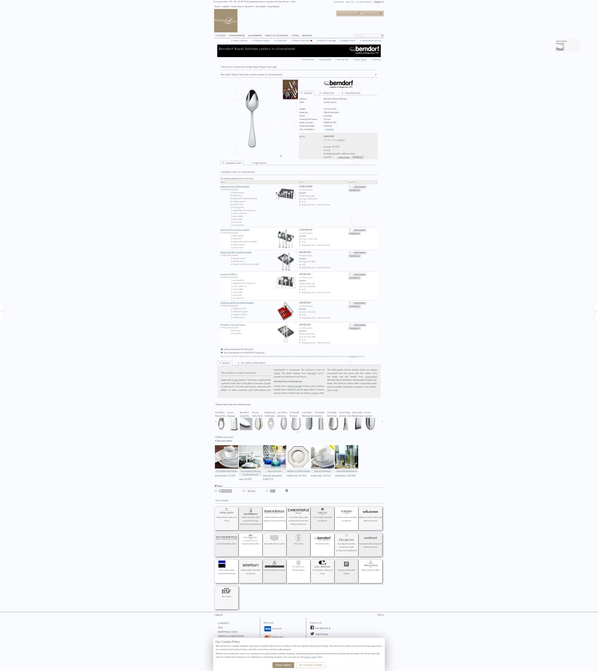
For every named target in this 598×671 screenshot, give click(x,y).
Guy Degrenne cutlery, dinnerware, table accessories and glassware (346, 547)
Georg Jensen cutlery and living (226, 519)
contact (224, 623)
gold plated (325, 59)
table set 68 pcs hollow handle (234, 186)
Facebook (321, 628)
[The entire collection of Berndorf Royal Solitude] (376, 74)
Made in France (326, 40)
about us (350, 2)
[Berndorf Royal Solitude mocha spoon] (252, 119)
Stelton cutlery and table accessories (250, 572)
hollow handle (295, 386)
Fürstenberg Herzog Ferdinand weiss (250, 473)
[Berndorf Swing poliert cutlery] (596, 311)
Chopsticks (281, 40)
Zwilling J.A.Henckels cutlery (346, 572)
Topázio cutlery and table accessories (346, 519)
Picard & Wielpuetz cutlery (274, 570)
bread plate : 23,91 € (320, 475)
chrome (314, 393)
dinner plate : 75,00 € (225, 475)
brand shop (308, 59)
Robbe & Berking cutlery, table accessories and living (274, 519)
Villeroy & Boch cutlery (370, 570)
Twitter (320, 634)
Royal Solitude (273, 6)
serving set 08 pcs (228, 274)
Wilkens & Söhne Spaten (298, 471)
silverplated (371, 376)
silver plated (260, 6)
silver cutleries (240, 40)
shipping (341, 140)
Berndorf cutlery (322, 544)
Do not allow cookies (310, 665)
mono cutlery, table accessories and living (226, 572)
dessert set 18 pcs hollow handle (236, 252)
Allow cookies (283, 665)
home (217, 6)
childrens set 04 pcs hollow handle (237, 302)
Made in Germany (302, 40)
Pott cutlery (298, 544)
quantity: (328, 157)
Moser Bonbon (274, 471)
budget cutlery (349, 40)
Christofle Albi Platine (226, 471)
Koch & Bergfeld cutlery (226, 544)
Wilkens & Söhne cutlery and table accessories (370, 519)
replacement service (371, 40)
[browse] (216, 421)
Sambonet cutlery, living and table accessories (370, 545)
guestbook (339, 2)
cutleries (225, 6)
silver (235, 380)
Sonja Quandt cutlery (250, 544)
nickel (277, 373)
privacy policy (311, 657)
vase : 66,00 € (245, 479)
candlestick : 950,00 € (345, 475)
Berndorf (249, 6)
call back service (364, 2)
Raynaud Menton (322, 471)
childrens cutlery (262, 40)
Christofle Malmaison (346, 471)
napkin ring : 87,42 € (296, 475)
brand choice (237, 6)
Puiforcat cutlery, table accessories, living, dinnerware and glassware (250, 520)
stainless (377, 59)
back (219, 615)
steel (306, 389)
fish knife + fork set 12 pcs (232, 324)
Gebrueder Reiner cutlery (274, 544)
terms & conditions (231, 636)
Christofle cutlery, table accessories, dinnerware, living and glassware (299, 520)
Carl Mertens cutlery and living (323, 572)
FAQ (220, 627)
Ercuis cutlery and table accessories (322, 519)
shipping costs (227, 632)
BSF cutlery (226, 596)
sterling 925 (343, 59)
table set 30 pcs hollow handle (234, 229)
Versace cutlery (298, 570)
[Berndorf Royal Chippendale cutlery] (2, 311)
